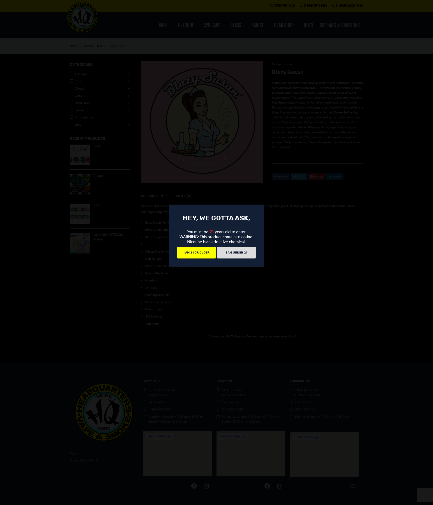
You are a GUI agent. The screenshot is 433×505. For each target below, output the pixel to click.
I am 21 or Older (197, 252)
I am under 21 (236, 252)
